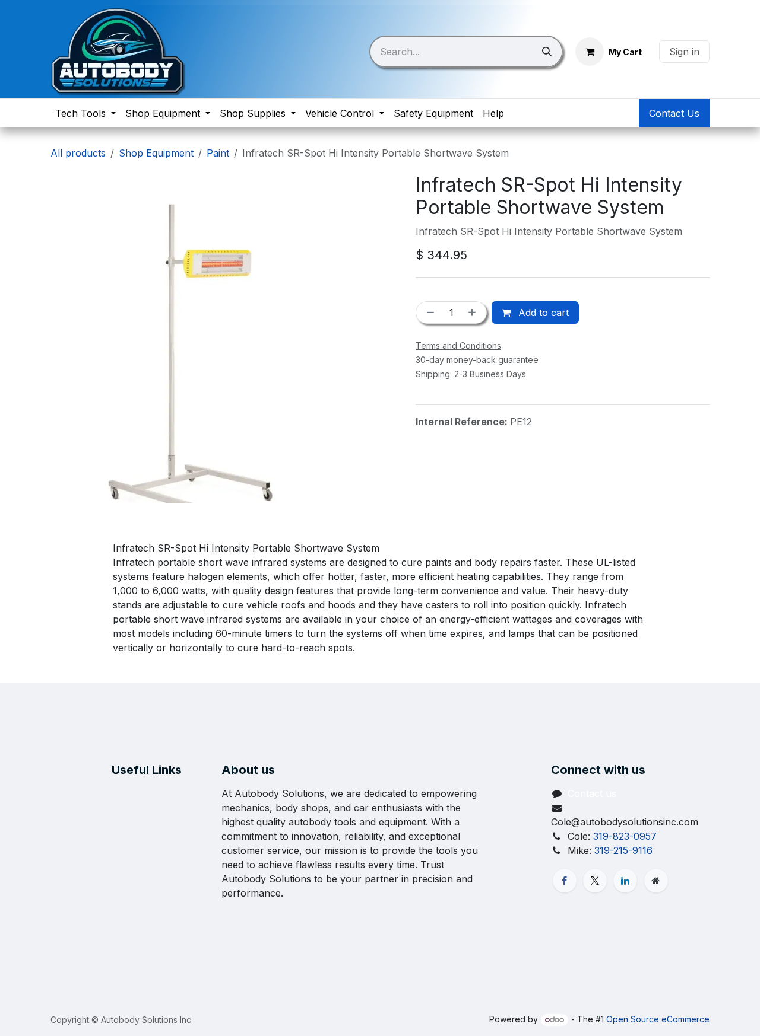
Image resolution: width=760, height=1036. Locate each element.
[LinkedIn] (625, 880)
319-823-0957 (625, 836)
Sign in (684, 52)
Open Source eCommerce (658, 1019)
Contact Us (674, 113)
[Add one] (474, 312)
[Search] (547, 51)
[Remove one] (428, 312)
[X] (595, 880)
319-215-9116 (623, 850)
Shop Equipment (156, 153)
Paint (218, 153)
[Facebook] (565, 880)
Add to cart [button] (542, 312)
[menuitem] (85, 113)
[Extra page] (656, 880)
